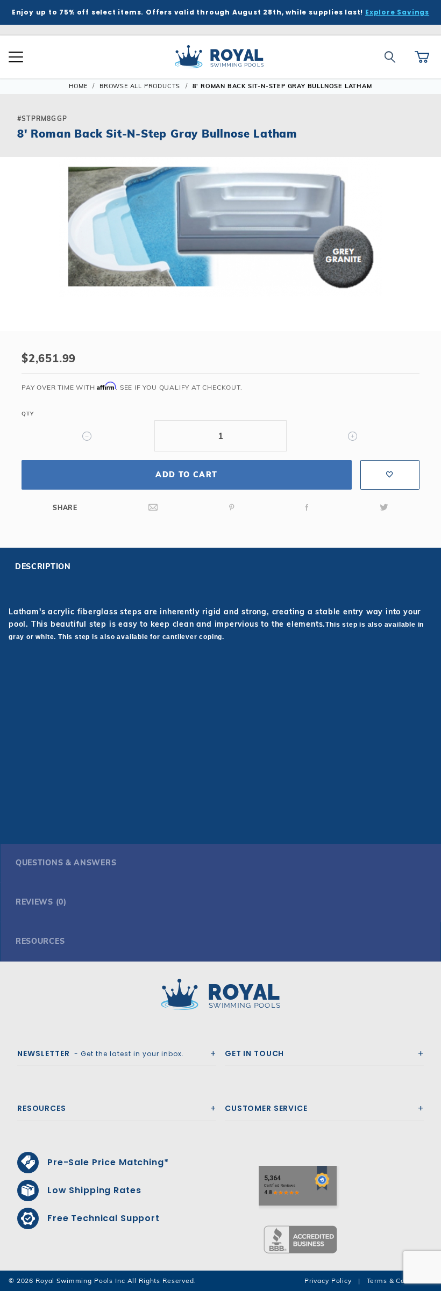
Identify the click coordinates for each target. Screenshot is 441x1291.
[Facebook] (307, 508)
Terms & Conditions (399, 1280)
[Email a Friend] (153, 508)
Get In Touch (254, 1053)
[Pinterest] (231, 508)
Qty (27, 413)
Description (43, 566)
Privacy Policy (328, 1280)
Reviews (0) (41, 902)
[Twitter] (384, 508)
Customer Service (266, 1108)
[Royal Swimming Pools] (216, 994)
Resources (40, 941)
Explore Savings (397, 12)
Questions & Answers (66, 862)
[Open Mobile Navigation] (16, 56)
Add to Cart (186, 474)
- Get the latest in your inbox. (100, 1053)
